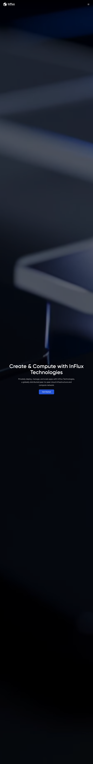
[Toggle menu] (88, 4)
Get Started (46, 392)
